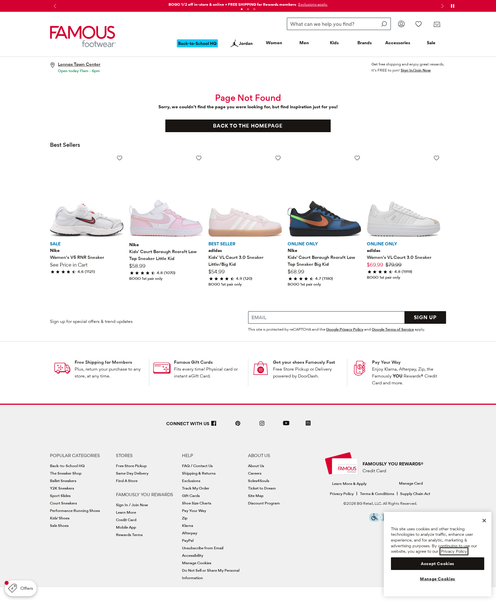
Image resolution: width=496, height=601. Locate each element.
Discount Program (264, 503)
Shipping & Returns (199, 473)
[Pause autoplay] (452, 6)
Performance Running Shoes (75, 510)
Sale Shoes (59, 525)
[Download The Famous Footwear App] (308, 423)
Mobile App (126, 527)
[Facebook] (213, 425)
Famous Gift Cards (193, 362)
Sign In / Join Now (132, 504)
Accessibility (192, 555)
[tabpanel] (248, 3)
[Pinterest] (238, 425)
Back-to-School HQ (67, 465)
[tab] (242, 9)
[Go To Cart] (437, 24)
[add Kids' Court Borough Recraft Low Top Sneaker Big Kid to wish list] (357, 158)
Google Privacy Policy (344, 329)
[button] (312, 4)
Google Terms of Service (393, 329)
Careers (254, 473)
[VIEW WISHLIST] (418, 23)
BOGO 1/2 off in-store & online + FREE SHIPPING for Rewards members (232, 4)
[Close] (484, 520)
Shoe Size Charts (196, 503)
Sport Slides (60, 495)
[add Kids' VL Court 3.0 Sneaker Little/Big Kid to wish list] (278, 158)
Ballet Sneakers (63, 480)
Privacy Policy (342, 493)
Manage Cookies (196, 562)
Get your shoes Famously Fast (304, 362)
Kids (334, 42)
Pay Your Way (386, 362)
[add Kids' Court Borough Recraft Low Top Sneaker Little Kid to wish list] (199, 158)
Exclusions (191, 480)
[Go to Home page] (83, 36)
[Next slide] (441, 6)
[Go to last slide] (54, 6)
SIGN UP (425, 317)
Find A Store (126, 480)
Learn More (126, 512)
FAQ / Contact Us (197, 465)
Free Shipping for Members (103, 362)
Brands (364, 42)
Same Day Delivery (132, 473)
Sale (431, 42)
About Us (256, 465)
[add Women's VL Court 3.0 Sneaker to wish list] (436, 158)
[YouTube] (286, 425)
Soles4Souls (258, 480)
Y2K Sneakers (62, 488)
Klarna (187, 525)
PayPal (187, 540)
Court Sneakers (63, 503)
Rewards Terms (129, 534)
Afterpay (189, 533)
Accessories (397, 42)
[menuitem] (197, 48)
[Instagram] (262, 425)
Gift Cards (191, 495)
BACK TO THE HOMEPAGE (248, 126)
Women (274, 42)
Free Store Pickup (131, 465)
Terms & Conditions (377, 493)
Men (304, 42)
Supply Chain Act (415, 493)
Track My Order (195, 488)
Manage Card (411, 483)
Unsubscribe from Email (202, 548)
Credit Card (126, 519)
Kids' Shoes (59, 518)
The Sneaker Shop (66, 473)
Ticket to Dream (262, 488)
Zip (184, 518)
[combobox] (339, 24)
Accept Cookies (437, 563)
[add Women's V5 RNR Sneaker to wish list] (119, 158)
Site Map (256, 495)
